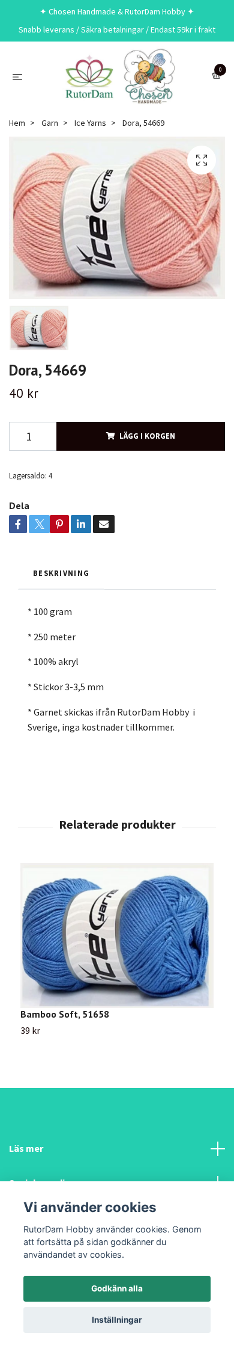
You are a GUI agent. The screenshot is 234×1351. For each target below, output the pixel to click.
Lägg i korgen (147, 436)
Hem (17, 122)
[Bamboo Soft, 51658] (117, 936)
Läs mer (26, 1148)
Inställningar (117, 1320)
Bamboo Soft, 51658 (64, 1014)
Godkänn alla (117, 1288)
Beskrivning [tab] (61, 573)
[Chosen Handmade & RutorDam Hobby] (119, 76)
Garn (49, 122)
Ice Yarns (90, 122)
